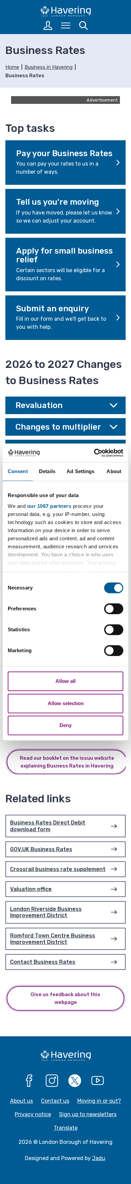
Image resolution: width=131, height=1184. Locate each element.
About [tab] (113, 471)
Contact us (55, 1101)
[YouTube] (97, 1080)
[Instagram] (52, 1080)
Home (12, 67)
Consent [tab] (18, 471)
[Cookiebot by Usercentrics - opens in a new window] (94, 453)
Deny (65, 725)
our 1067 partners (49, 506)
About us (21, 1101)
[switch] (113, 608)
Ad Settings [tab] (80, 471)
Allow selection (66, 703)
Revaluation (38, 405)
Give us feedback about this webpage (65, 998)
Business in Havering (49, 67)
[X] (75, 1080)
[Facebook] (29, 1080)
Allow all (65, 681)
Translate (66, 1128)
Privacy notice (33, 1114)
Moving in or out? (99, 1101)
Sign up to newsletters (88, 1114)
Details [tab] (47, 471)
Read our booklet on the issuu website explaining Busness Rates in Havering (67, 762)
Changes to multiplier (58, 427)
